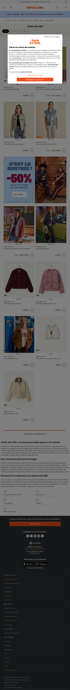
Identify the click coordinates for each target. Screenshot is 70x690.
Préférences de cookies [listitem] (35, 75)
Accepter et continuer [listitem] (35, 79)
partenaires (17, 58)
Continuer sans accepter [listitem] (52, 37)
